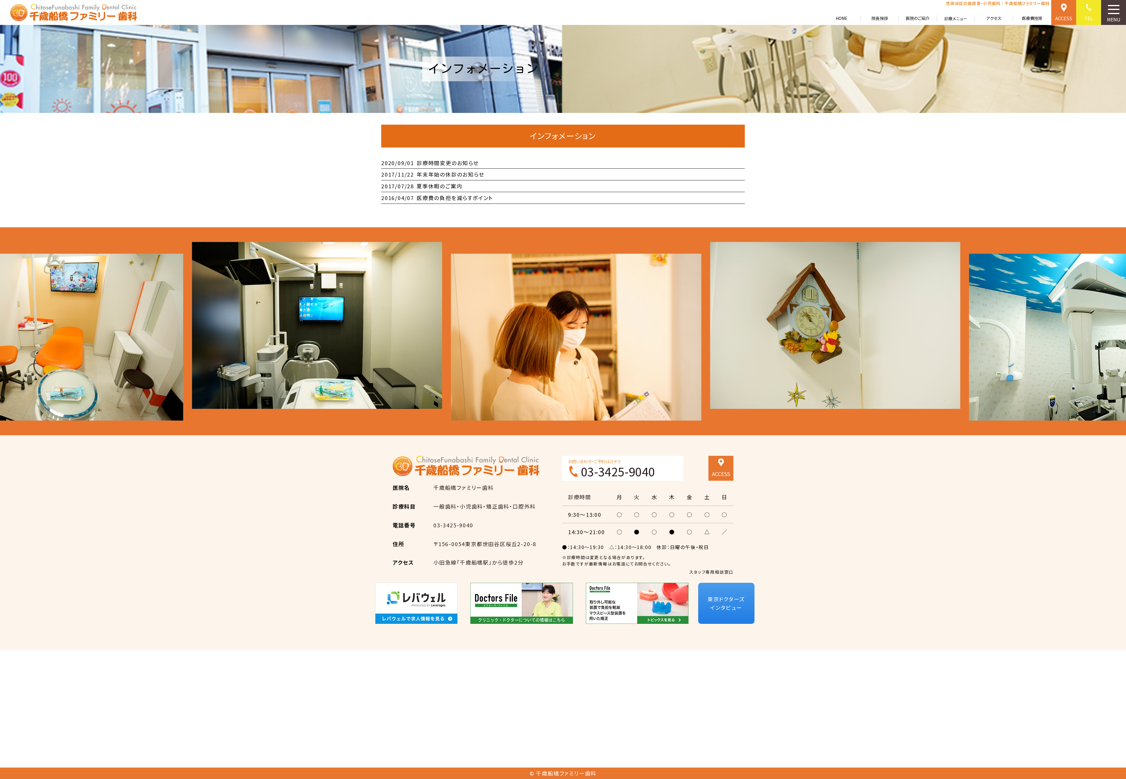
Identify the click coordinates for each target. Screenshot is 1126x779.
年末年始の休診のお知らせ (432, 174)
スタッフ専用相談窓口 (711, 572)
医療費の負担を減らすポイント (437, 197)
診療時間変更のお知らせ (430, 163)
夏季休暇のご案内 (421, 186)
